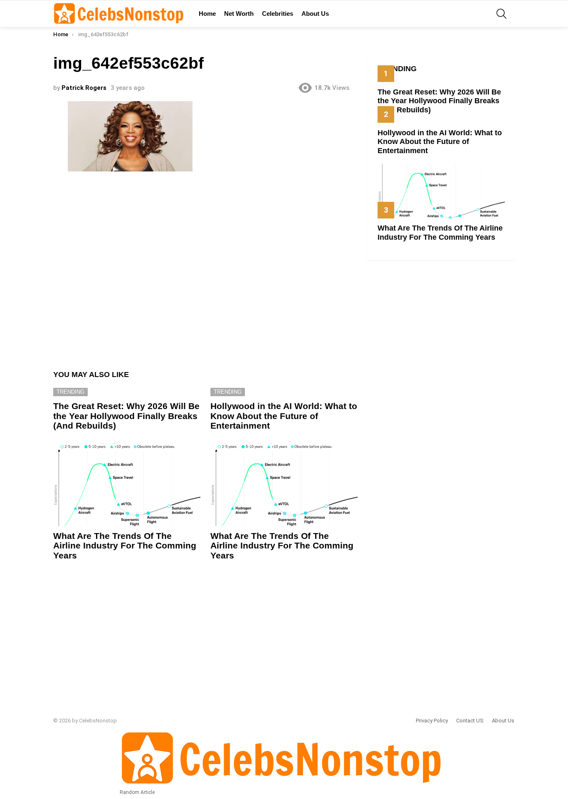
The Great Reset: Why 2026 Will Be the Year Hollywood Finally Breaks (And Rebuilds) (126, 415)
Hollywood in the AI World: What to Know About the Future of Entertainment (283, 415)
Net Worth (239, 13)
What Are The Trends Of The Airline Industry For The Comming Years (124, 545)
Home (207, 13)
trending (70, 392)
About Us (315, 13)
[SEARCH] (501, 13)
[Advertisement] (205, 267)
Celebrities (277, 13)
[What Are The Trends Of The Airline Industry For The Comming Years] (126, 484)
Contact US (470, 720)
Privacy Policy (432, 720)
